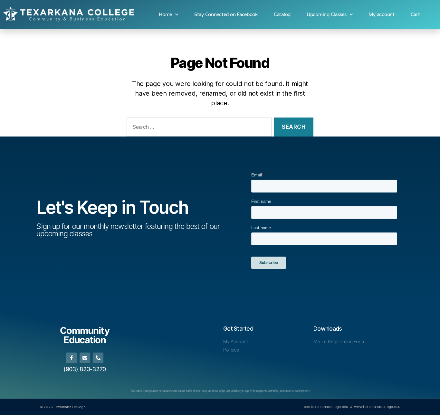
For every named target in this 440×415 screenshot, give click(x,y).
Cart (415, 14)
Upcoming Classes (327, 14)
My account (381, 14)
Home (165, 14)
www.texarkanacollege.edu (377, 406)
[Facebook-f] (71, 358)
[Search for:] (198, 128)
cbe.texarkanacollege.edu (326, 406)
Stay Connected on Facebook (226, 14)
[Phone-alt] (98, 358)
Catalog (282, 14)
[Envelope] (85, 358)
